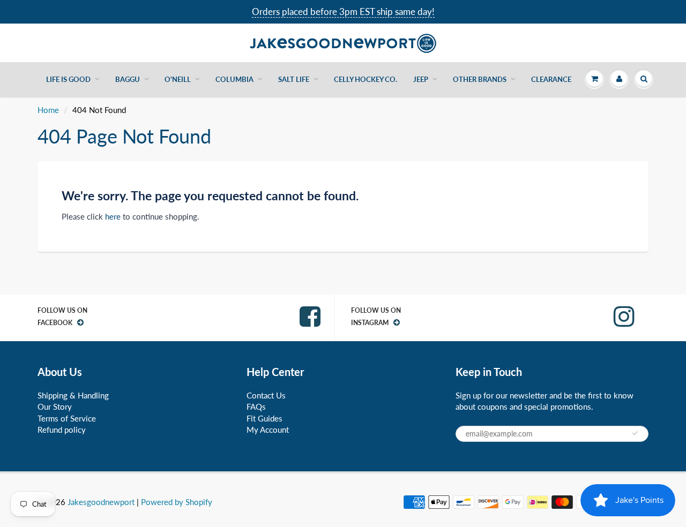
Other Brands (479, 79)
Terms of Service (67, 418)
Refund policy (62, 429)
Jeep (420, 79)
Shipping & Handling (73, 395)
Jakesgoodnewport (101, 502)
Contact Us (266, 395)
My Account (268, 429)
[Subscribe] (635, 433)
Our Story (55, 406)
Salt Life (293, 79)
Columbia (234, 79)
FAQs (256, 406)
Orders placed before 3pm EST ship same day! (343, 11)
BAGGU (127, 79)
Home (48, 110)
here (113, 216)
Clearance (551, 79)
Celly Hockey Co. (365, 79)
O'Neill (178, 79)
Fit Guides (264, 418)
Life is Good (68, 79)
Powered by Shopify (176, 502)
